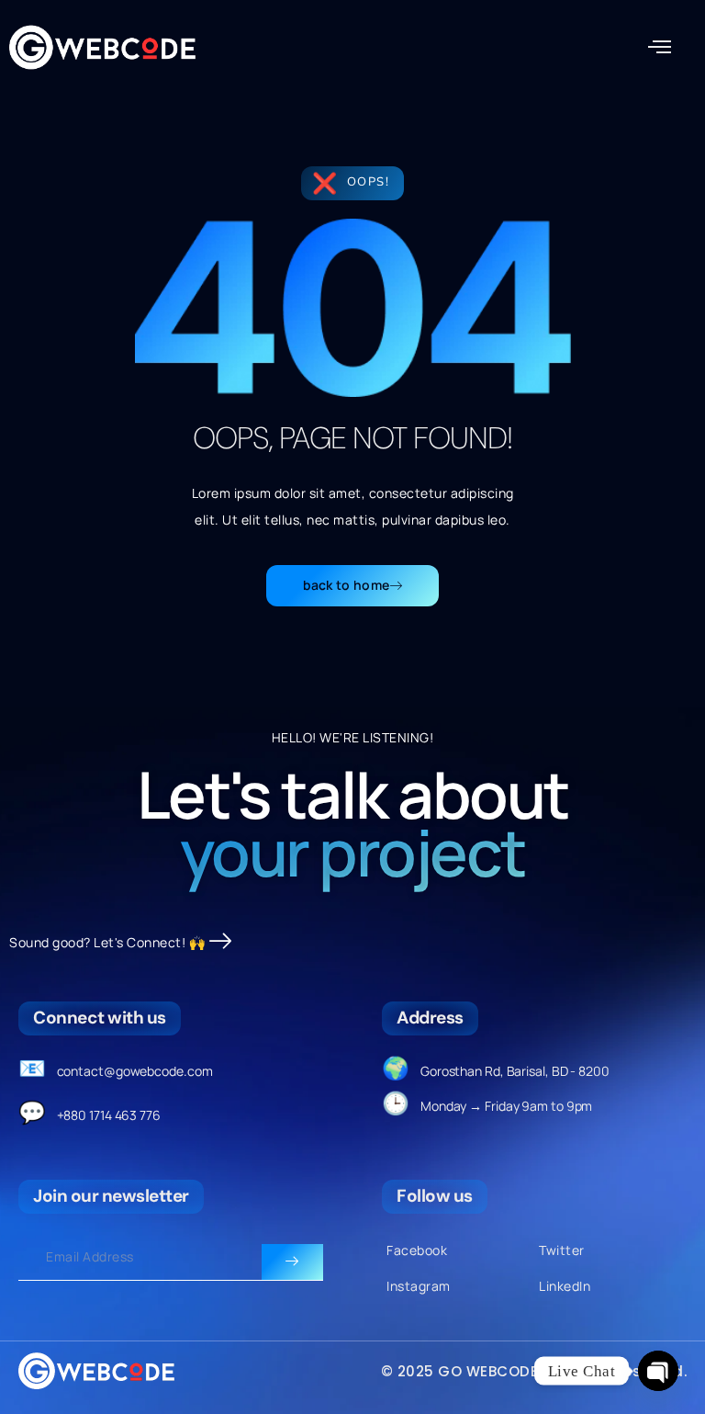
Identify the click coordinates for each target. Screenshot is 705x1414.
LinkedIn (564, 1286)
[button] (660, 47)
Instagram (418, 1286)
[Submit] (292, 1262)
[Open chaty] (658, 1371)
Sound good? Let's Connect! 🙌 (107, 942)
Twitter (562, 1250)
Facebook (416, 1250)
